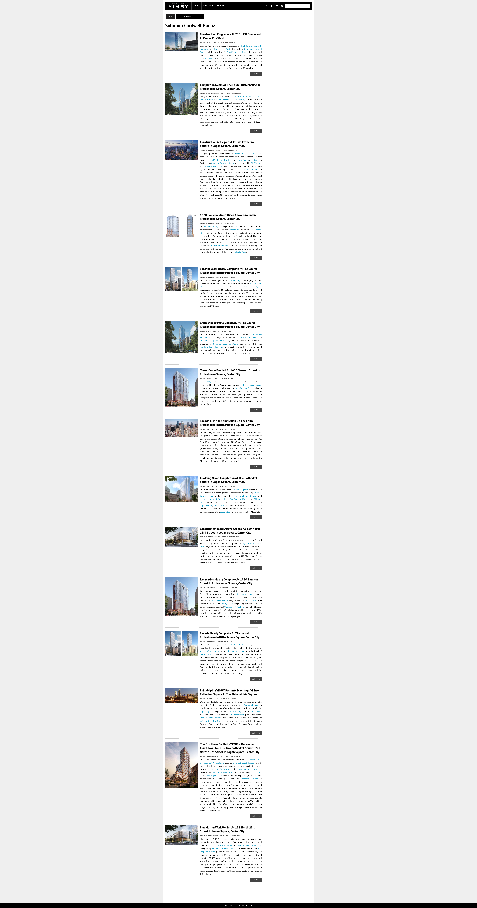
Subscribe (208, 5)
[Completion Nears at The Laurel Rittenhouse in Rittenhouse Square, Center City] (181, 113)
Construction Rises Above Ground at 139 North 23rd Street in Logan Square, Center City (230, 530)
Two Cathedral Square (245, 153)
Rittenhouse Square (225, 99)
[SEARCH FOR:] (297, 5)
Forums (221, 5)
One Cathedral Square (239, 499)
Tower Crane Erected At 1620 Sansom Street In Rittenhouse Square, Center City (230, 372)
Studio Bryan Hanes (214, 166)
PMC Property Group (237, 52)
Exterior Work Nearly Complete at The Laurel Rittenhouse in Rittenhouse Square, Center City (230, 271)
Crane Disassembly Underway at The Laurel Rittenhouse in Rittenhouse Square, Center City (230, 324)
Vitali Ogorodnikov (233, 93)
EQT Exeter (256, 163)
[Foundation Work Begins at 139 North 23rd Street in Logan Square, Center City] (181, 844)
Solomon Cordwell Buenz (222, 163)
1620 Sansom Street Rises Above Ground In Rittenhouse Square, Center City (228, 217)
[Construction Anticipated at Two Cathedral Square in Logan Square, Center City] (181, 158)
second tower (226, 511)
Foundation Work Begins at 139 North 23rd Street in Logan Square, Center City (227, 829)
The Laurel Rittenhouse (243, 96)
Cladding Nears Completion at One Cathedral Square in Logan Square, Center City (228, 480)
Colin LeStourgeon (227, 42)
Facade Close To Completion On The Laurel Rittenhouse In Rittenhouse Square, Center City (230, 423)
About (196, 5)
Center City (240, 99)
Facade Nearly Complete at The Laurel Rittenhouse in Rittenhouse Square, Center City (230, 635)
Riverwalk (209, 58)
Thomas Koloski (229, 223)
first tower (257, 711)
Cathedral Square (249, 169)
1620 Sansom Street (244, 388)
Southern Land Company (211, 347)
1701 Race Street (236, 714)
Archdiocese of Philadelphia (216, 499)
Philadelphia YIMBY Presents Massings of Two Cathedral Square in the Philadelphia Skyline (229, 692)
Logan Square (243, 160)
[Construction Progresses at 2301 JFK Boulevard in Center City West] (181, 49)
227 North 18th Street (222, 160)
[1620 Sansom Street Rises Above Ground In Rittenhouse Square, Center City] (181, 235)
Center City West (221, 49)
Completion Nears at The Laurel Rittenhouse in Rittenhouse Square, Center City (230, 87)
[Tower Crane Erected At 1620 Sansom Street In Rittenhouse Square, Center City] (181, 405)
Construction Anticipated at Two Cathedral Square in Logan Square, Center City (227, 144)
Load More (213, 891)
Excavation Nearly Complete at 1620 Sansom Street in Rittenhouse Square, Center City (229, 581)
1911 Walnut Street (249, 337)
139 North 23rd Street (222, 845)
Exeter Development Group (245, 496)
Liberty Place (240, 252)
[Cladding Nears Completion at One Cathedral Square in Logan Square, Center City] (181, 500)
